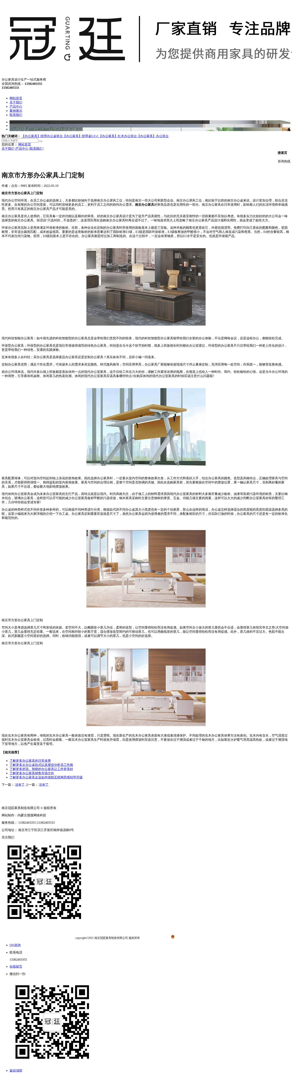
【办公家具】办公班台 (153, 136)
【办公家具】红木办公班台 (118, 136)
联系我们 (36, 148)
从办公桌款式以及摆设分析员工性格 (41, 765)
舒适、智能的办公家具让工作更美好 (41, 769)
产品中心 (22, 148)
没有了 (20, 784)
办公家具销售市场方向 (32, 773)
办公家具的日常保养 (30, 760)
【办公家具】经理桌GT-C (81, 136)
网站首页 (24, 144)
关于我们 (8, 148)
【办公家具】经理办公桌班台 (42, 136)
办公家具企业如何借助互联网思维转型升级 (46, 777)
